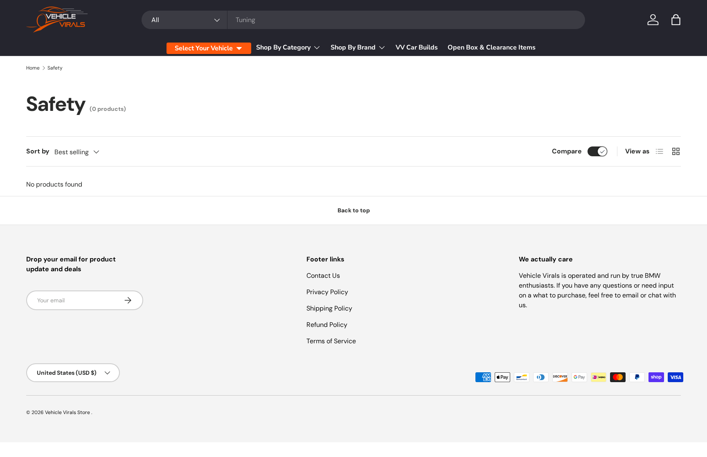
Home (33, 68)
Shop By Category (283, 47)
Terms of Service (331, 341)
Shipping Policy (329, 308)
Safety (55, 68)
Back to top (354, 210)
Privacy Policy (327, 292)
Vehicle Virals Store (68, 412)
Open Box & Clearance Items (492, 47)
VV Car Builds (417, 47)
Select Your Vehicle (204, 48)
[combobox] (363, 20)
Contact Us (323, 275)
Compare (567, 151)
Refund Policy (326, 324)
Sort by (38, 151)
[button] (676, 20)
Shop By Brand (353, 47)
